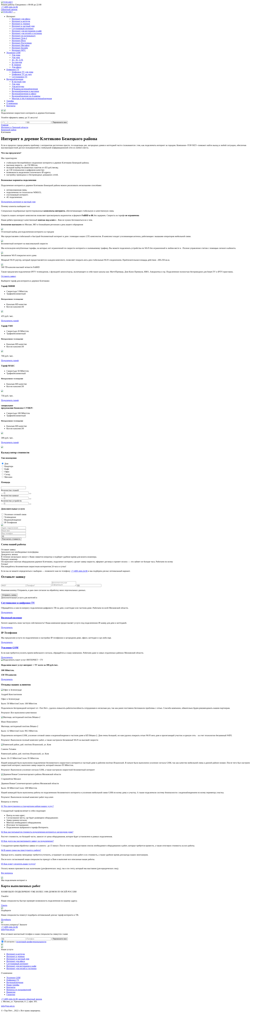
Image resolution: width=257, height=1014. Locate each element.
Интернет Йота (19, 40)
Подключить (7, 612)
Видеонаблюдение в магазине (25, 91)
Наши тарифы (12, 985)
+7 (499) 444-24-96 (9, 7)
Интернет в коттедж (21, 21)
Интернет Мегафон (20, 45)
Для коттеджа (18, 86)
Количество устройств (11, 501)
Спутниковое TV (19, 77)
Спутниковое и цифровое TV (18, 602)
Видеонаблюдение (12, 520)
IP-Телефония (10, 522)
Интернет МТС (19, 50)
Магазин (8, 477)
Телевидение (10, 517)
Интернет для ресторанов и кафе (27, 31)
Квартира (8, 466)
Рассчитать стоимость (11, 539)
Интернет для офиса (21, 19)
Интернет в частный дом (23, 26)
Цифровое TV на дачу (22, 74)
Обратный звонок (9, 9)
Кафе (6, 469)
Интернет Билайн (20, 48)
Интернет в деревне (21, 24)
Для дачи (16, 57)
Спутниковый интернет (23, 28)
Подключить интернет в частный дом (18, 202)
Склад (7, 474)
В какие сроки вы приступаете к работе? (21, 850)
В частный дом (19, 81)
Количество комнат (10, 495)
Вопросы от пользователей (18, 990)
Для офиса (16, 67)
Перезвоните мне (60, 122)
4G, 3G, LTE (17, 60)
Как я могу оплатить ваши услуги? (18, 864)
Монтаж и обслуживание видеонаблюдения (32, 98)
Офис (7, 472)
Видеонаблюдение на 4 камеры (26, 96)
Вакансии (10, 992)
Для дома (16, 55)
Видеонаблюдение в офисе (24, 94)
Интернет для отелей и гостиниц (27, 33)
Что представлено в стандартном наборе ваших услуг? (27, 806)
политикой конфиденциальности (31, 942)
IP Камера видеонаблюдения (25, 89)
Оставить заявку (8, 276)
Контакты (10, 987)
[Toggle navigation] (14, 12)
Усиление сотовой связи (15, 514)
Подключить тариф (10, 321)
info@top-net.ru (8, 1006)
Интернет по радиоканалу (24, 36)
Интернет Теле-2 (19, 38)
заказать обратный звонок (30, 999)
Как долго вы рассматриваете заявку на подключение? (27, 841)
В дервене (16, 65)
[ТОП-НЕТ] (7, 2)
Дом (6, 463)
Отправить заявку (9, 595)
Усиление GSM (9, 647)
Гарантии (10, 994)
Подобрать (6, 919)
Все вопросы (7, 873)
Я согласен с (25, 942)
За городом (17, 62)
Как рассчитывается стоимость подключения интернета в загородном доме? (37, 832)
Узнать (4, 905)
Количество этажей (10, 490)
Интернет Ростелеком (22, 43)
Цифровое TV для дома (22, 72)
